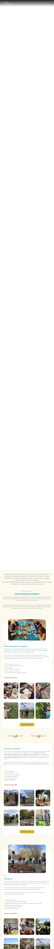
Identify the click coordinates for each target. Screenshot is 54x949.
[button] (5, 742)
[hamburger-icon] (51, 3)
